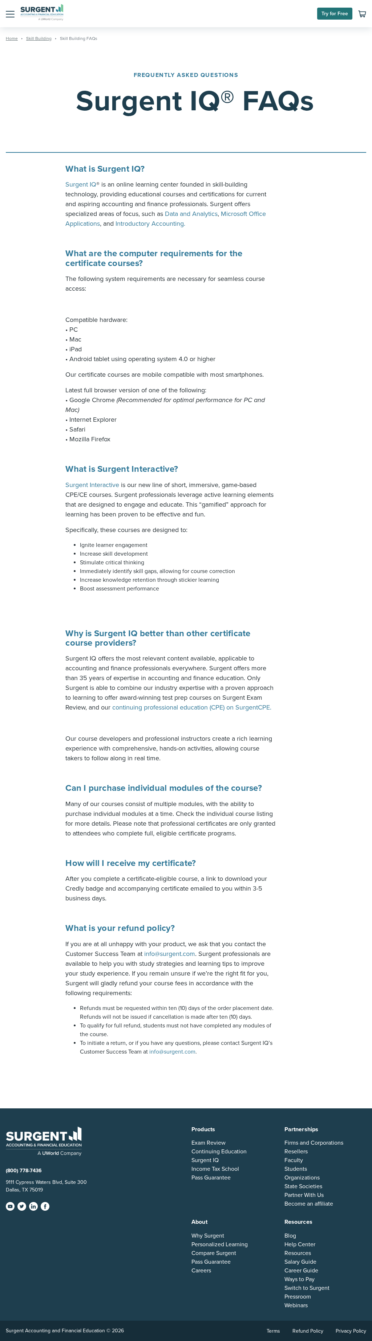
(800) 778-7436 (24, 1171)
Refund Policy (307, 1331)
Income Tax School (215, 1169)
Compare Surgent (213, 1253)
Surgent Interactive (92, 485)
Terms (273, 1331)
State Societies (303, 1186)
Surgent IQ (205, 1160)
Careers (201, 1270)
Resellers (296, 1151)
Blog (290, 1235)
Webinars (296, 1305)
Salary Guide (300, 1262)
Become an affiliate (308, 1203)
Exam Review (208, 1142)
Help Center (299, 1244)
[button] (10, 13)
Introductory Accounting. (150, 224)
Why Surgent (207, 1235)
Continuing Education (219, 1151)
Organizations (302, 1177)
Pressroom (297, 1296)
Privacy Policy (351, 1331)
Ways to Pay (299, 1279)
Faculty (293, 1160)
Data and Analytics (191, 214)
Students (295, 1169)
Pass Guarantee (211, 1177)
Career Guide (301, 1270)
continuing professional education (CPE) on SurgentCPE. (191, 707)
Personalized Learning (219, 1244)
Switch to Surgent (306, 1288)
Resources (297, 1253)
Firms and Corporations (313, 1142)
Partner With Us (304, 1195)
